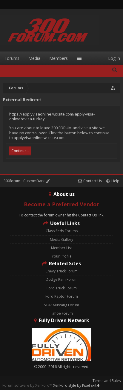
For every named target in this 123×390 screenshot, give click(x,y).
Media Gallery (61, 239)
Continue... (20, 150)
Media (34, 58)
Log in (114, 58)
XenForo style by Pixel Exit (75, 385)
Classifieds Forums (62, 230)
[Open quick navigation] (113, 88)
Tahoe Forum (61, 313)
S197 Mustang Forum (61, 305)
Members (58, 58)
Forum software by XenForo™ (27, 385)
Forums (11, 58)
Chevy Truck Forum (61, 271)
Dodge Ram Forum (62, 279)
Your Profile (62, 256)
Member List (61, 247)
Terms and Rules (107, 380)
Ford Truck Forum (62, 288)
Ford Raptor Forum (61, 296)
